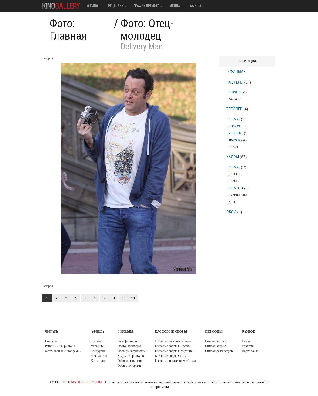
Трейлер (234, 109)
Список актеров (216, 341)
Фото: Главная (68, 29)
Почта (246, 341)
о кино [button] (93, 6)
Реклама (248, 346)
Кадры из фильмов (131, 356)
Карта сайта (250, 351)
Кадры (232, 157)
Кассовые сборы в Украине (174, 351)
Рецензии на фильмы (60, 346)
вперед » (49, 58)
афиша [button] (196, 6)
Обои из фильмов (130, 360)
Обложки (235, 92)
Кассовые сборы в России (173, 346)
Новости (51, 341)
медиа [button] (175, 6)
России (96, 341)
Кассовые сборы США (170, 356)
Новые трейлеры (129, 346)
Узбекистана (99, 356)
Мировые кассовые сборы (173, 341)
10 (133, 298)
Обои (231, 212)
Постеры (234, 82)
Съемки (234, 119)
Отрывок (235, 126)
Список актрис (215, 346)
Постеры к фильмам (131, 351)
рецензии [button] (116, 6)
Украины (97, 346)
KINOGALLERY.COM (86, 382)
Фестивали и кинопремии (63, 351)
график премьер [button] (147, 6)
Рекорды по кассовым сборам (175, 360)
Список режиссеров (219, 351)
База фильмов (127, 341)
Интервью (236, 133)
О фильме (236, 72)
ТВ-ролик (235, 140)
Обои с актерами (129, 365)
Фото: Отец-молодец (147, 29)
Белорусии (98, 351)
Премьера (236, 188)
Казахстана (98, 360)
